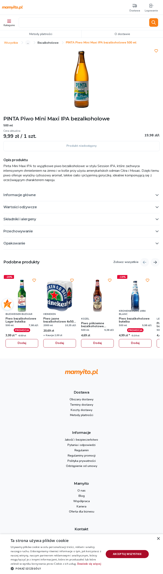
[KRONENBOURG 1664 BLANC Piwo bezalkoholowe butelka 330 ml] (135, 296)
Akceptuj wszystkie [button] (127, 554)
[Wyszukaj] (153, 22)
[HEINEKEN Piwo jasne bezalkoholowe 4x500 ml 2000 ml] (59, 296)
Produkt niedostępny (81, 146)
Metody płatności (81, 415)
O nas (81, 491)
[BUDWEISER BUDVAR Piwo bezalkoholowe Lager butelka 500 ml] (22, 296)
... (28, 42)
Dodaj (22, 343)
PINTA (11, 119)
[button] (81, 195)
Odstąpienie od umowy (81, 466)
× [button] (158, 538)
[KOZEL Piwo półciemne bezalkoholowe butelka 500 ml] (97, 296)
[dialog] (81, 554)
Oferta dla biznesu (81, 512)
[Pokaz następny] (155, 262)
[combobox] (83, 22)
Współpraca (81, 501)
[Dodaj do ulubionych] (156, 50)
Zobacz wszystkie (125, 262)
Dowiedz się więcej (89, 564)
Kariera (81, 506)
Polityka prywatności (81, 461)
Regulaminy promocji (82, 456)
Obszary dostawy (81, 399)
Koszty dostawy (81, 410)
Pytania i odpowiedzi (81, 445)
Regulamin (81, 450)
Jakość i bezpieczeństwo (81, 440)
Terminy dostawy (81, 405)
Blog (82, 496)
